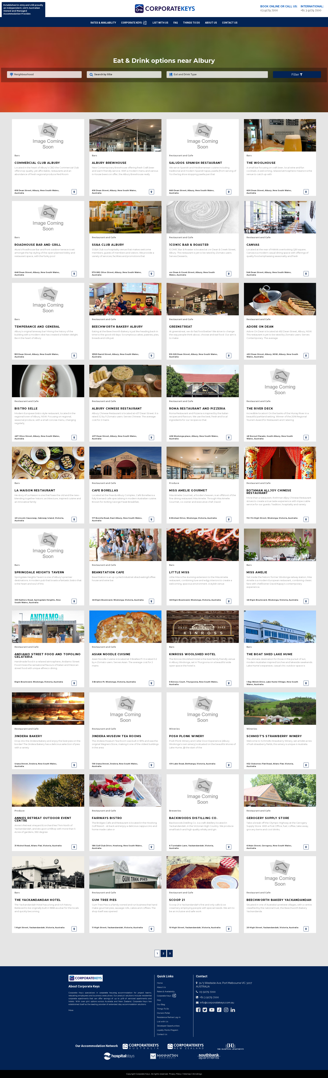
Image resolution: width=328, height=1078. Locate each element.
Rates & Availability (103, 22)
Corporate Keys (131, 22)
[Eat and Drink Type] (217, 74)
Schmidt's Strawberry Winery (274, 736)
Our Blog (161, 1004)
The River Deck (260, 408)
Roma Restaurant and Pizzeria (197, 408)
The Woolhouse (261, 162)
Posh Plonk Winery (186, 736)
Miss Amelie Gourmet (188, 490)
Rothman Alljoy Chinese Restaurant (269, 492)
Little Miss (179, 572)
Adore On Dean (260, 326)
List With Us (160, 22)
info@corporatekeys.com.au (217, 1002)
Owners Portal (163, 1013)
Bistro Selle (26, 408)
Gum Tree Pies (104, 900)
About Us (211, 22)
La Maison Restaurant (35, 490)
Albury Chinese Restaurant (117, 408)
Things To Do (191, 22)
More (71, 1010)
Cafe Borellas (105, 490)
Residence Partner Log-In (169, 1017)
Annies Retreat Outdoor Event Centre (43, 819)
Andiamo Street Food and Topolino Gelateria (48, 655)
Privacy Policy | (176, 1074)
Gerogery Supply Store (268, 818)
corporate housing (108, 992)
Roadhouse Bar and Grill (38, 244)
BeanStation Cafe (108, 572)
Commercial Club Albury (37, 162)
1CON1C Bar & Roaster (189, 244)
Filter (295, 74)
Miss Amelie (257, 572)
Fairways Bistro (107, 818)
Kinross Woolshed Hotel (192, 654)
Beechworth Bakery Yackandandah (279, 900)
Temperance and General (37, 326)
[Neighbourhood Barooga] (44, 74)
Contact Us (229, 22)
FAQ (175, 22)
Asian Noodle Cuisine (111, 654)
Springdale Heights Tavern (39, 572)
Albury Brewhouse (109, 162)
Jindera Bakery (28, 736)
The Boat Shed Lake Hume (270, 654)
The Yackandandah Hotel (38, 900)
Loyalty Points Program (167, 1030)
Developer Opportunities (168, 1026)
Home (160, 983)
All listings (197, 1074)
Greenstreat (180, 326)
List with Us (162, 1021)
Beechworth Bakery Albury (117, 326)
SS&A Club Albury (108, 244)
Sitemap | (187, 1074)
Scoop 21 (177, 900)
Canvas (253, 244)
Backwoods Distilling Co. (193, 818)
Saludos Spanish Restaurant (195, 162)
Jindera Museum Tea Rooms (116, 736)
